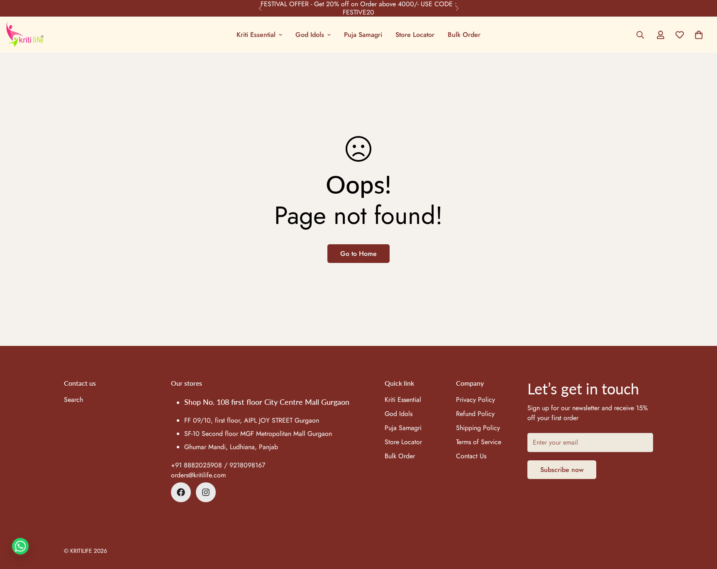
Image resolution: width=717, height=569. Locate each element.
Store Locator (414, 34)
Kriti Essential (256, 34)
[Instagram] (206, 492)
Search (73, 399)
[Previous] (260, 8)
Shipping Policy (478, 428)
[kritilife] (25, 35)
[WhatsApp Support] (20, 546)
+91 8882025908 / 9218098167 (218, 465)
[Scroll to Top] (700, 523)
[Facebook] (181, 492)
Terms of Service (478, 442)
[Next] (457, 8)
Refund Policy (475, 413)
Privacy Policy (475, 399)
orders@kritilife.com (198, 475)
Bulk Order (464, 34)
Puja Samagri (363, 34)
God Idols (309, 34)
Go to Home (358, 253)
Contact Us (471, 456)
